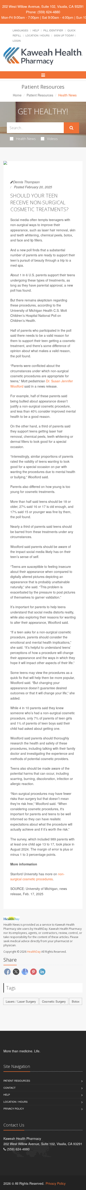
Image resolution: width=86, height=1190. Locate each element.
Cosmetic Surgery (54, 1001)
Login (17, 40)
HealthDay (34, 952)
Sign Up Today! (64, 35)
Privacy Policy (13, 1108)
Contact (9, 1087)
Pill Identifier (53, 30)
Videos (52, 138)
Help (36, 30)
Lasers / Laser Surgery (21, 1001)
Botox (76, 1001)
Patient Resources (40, 95)
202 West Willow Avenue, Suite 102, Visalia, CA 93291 (43, 6)
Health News (26, 138)
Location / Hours (37, 35)
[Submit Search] (71, 127)
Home (17, 95)
